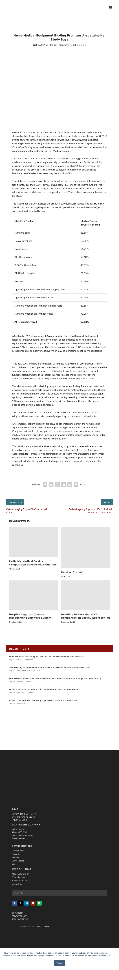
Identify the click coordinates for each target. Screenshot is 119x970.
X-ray (23, 703)
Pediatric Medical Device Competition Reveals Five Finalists (33, 563)
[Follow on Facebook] (14, 903)
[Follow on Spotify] (39, 903)
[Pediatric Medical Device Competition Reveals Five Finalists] (33, 541)
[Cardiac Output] (85, 547)
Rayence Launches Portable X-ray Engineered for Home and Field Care (43, 700)
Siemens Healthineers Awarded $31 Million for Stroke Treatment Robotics (45, 689)
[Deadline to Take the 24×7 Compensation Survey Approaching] (85, 595)
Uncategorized (27, 660)
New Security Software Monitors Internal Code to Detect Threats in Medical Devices (49, 667)
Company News (27, 692)
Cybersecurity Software (30, 670)
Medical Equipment (58, 44)
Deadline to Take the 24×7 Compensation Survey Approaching (85, 616)
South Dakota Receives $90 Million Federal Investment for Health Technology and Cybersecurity (55, 678)
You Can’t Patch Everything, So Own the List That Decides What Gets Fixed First (47, 656)
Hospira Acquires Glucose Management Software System (30, 616)
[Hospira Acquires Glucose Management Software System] (33, 595)
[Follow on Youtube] (33, 903)
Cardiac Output (71, 572)
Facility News (26, 681)
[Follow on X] (20, 903)
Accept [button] (59, 962)
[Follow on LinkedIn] (26, 903)
